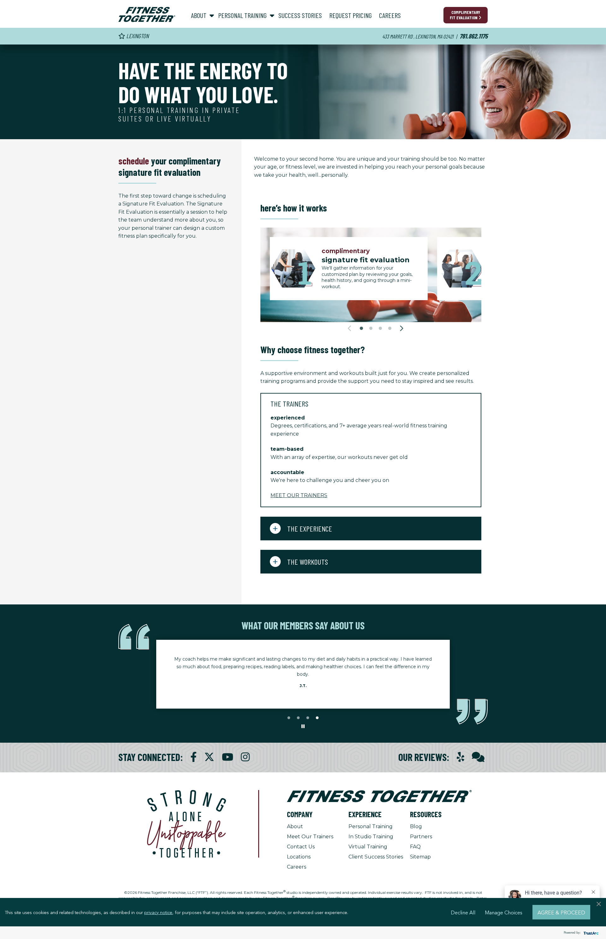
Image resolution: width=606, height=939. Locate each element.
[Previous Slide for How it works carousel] (350, 328)
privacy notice (158, 912)
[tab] (370, 403)
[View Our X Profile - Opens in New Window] (209, 757)
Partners (421, 837)
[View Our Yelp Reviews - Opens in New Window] (460, 757)
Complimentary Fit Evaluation (465, 14)
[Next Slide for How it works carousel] (401, 328)
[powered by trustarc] (590, 933)
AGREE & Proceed (561, 912)
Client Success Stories (375, 857)
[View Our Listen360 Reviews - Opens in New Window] (478, 757)
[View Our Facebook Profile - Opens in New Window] (193, 757)
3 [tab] (380, 328)
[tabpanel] (353, 268)
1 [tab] (361, 328)
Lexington (137, 35)
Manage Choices (503, 912)
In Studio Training (370, 837)
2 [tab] (371, 328)
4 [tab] (390, 328)
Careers (296, 867)
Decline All (463, 912)
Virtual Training (367, 847)
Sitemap (420, 857)
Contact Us (301, 847)
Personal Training (370, 826)
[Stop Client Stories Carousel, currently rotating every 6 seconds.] (303, 726)
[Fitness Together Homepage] (146, 14)
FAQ (415, 847)
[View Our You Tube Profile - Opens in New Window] (227, 757)
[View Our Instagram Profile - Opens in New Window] (245, 757)
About (295, 826)
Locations (299, 857)
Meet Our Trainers (310, 837)
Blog (416, 826)
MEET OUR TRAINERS (298, 495)
